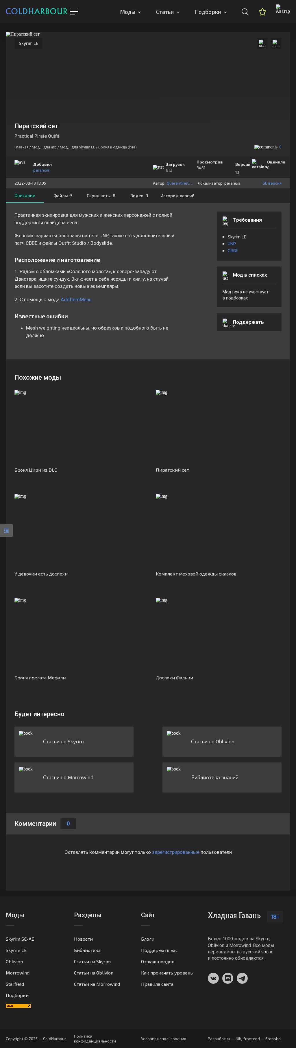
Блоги (147, 939)
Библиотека (87, 950)
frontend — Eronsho (262, 1038)
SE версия (272, 183)
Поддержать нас (159, 950)
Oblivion (14, 961)
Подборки (208, 11)
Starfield (15, 984)
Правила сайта (157, 984)
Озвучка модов (157, 961)
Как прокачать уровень (167, 972)
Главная (21, 147)
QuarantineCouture (181, 183)
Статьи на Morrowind (97, 984)
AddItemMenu (76, 299)
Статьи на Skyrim (92, 961)
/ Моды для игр (43, 147)
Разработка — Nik (224, 1038)
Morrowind (17, 972)
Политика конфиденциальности (95, 1038)
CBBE (233, 250)
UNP (232, 244)
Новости (83, 939)
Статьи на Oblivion (93, 972)
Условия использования (163, 1038)
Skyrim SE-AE (20, 939)
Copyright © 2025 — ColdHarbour (36, 1038)
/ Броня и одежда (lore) (116, 147)
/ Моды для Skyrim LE (76, 147)
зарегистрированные (175, 852)
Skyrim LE (28, 43)
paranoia (41, 170)
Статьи (165, 11)
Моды (127, 11)
